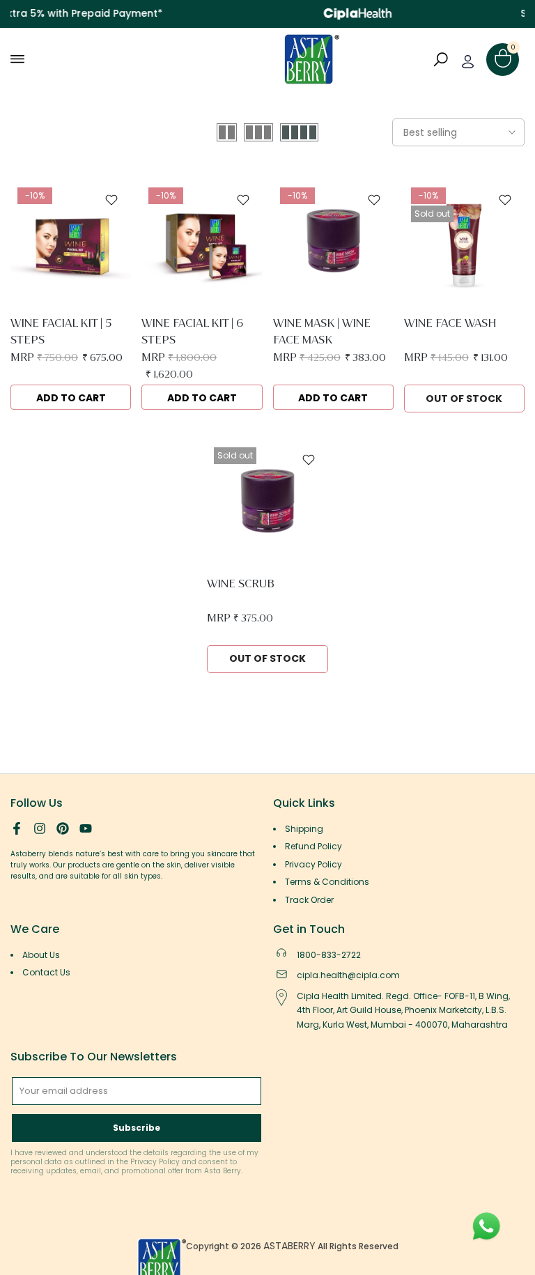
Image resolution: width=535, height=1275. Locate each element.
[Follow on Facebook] (16, 828)
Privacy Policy (313, 864)
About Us (41, 955)
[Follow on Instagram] (39, 828)
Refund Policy (313, 846)
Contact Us (46, 972)
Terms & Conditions (327, 882)
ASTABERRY (289, 1246)
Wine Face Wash (450, 323)
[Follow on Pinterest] (62, 828)
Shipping (304, 829)
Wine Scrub (240, 583)
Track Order (309, 900)
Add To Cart (71, 398)
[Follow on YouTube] (85, 828)
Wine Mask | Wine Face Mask (322, 331)
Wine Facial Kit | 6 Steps (192, 331)
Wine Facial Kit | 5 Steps (60, 331)
